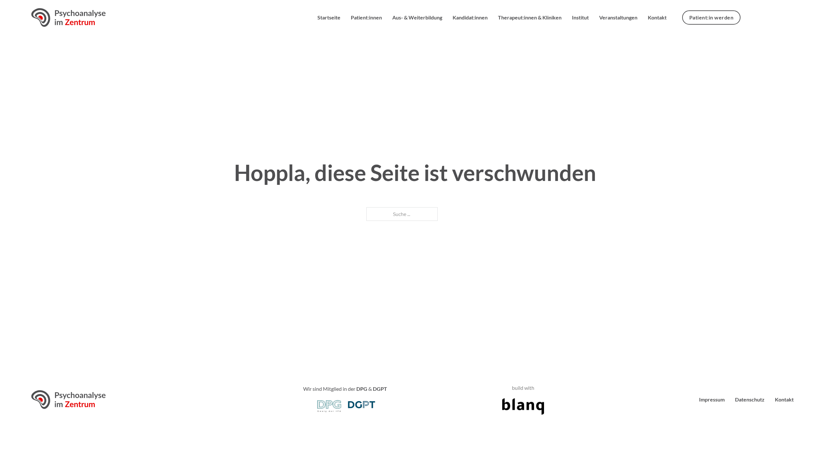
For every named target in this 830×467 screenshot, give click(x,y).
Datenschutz (750, 399)
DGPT (380, 389)
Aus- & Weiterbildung (417, 17)
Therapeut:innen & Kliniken (530, 17)
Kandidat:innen (470, 17)
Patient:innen (366, 17)
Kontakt (657, 17)
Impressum (712, 399)
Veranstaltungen (618, 17)
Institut (580, 17)
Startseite (328, 17)
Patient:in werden (711, 17)
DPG (361, 389)
